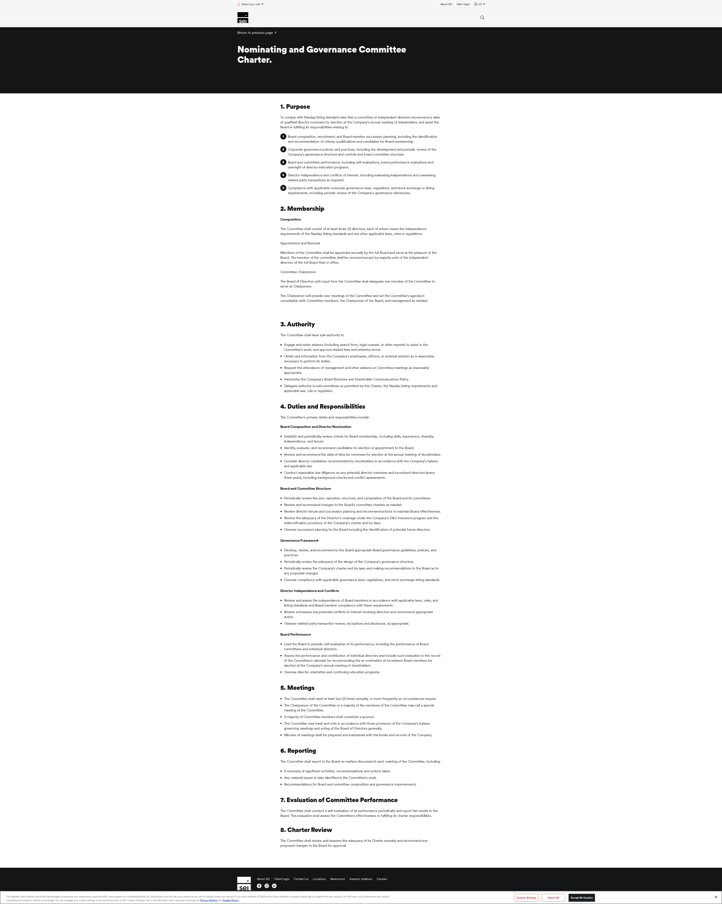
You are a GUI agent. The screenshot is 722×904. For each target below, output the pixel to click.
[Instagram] (266, 887)
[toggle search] (482, 17)
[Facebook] (259, 887)
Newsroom (337, 879)
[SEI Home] (243, 18)
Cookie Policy (231, 900)
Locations (319, 879)
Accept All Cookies (582, 897)
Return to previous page (255, 33)
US (480, 4)
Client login (463, 4)
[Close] (716, 897)
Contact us (301, 879)
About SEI (446, 4)
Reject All (553, 897)
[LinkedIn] (274, 887)
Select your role (250, 4)
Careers (382, 879)
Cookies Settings (526, 897)
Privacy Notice (208, 900)
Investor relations (361, 879)
